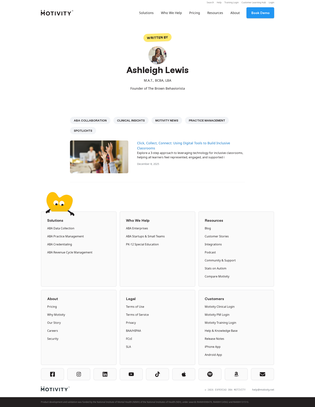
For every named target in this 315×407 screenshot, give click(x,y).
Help (219, 2)
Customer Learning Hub (254, 2)
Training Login (231, 2)
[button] (210, 2)
